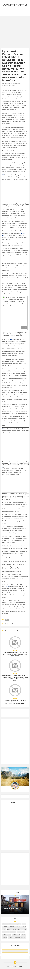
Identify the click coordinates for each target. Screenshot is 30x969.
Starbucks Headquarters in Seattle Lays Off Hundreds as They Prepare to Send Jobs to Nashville (15, 654)
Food (4, 929)
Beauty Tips (17, 924)
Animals (11, 924)
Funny (8, 929)
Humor (24, 929)
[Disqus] (15, 742)
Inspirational (6, 932)
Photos (14, 934)
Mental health (20, 932)
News (7, 619)
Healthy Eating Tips (16, 929)
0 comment (12, 85)
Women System (15, 5)
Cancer (24, 924)
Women (10, 937)
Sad (19, 934)
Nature (4, 934)
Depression (11, 926)
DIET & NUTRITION (21, 926)
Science (23, 934)
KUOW (7, 586)
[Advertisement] (15, 32)
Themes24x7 (19, 966)
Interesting (13, 932)
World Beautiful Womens (19, 937)
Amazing (5, 924)
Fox (11, 339)
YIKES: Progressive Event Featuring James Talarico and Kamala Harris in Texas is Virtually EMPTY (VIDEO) (15, 702)
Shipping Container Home (10, 908)
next (4, 847)
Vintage (5, 937)
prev (3, 847)
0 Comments (5, 85)
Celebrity (5, 926)
